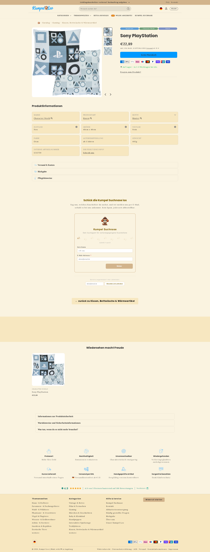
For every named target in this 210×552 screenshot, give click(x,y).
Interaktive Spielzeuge (80, 523)
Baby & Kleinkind (77, 516)
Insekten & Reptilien (42, 526)
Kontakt (174, 2)
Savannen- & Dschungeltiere (45, 506)
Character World (148, 28)
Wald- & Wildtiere (40, 510)
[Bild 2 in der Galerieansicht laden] (108, 41)
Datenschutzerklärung (122, 549)
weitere (35, 533)
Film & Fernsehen (77, 506)
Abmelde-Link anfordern (114, 284)
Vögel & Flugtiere (40, 516)
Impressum (173, 549)
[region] (105, 2)
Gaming (56, 23)
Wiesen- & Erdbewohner (43, 520)
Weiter (119, 266)
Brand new (129, 28)
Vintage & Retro (76, 503)
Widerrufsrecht (104, 549)
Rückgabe (110, 516)
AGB (135, 549)
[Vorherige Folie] (105, 94)
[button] (161, 8)
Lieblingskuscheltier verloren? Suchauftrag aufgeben (103, 2)
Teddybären (74, 526)
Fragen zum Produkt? (130, 72)
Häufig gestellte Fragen (117, 513)
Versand (149, 48)
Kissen (168, 28)
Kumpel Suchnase (114, 503)
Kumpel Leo (44, 549)
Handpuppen (75, 520)
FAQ (167, 2)
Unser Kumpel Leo (115, 523)
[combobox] (101, 8)
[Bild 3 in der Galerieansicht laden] (108, 51)
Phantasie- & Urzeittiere (44, 513)
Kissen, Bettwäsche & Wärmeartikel (79, 23)
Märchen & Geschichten (80, 513)
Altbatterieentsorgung (117, 510)
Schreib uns (88, 153)
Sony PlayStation (40, 392)
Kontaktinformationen (157, 549)
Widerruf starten (154, 500)
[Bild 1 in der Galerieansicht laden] (108, 31)
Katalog (46, 23)
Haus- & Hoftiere (40, 503)
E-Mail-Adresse (84, 255)
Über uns (110, 520)
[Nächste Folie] (110, 94)
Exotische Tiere (39, 529)
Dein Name (81, 247)
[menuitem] (49, 503)
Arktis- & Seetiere (40, 523)
